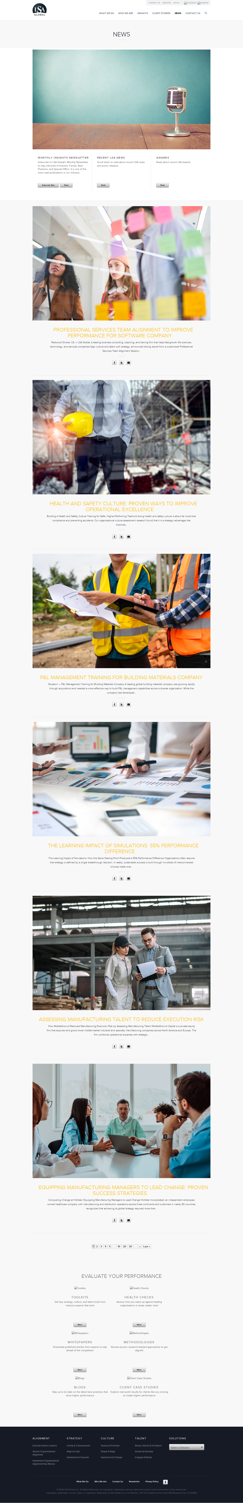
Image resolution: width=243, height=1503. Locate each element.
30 (130, 1246)
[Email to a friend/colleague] (128, 364)
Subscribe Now (48, 185)
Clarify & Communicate (78, 1445)
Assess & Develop (144, 1451)
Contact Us (154, 3)
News (178, 13)
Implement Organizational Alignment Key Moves (46, 1462)
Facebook (165, 1482)
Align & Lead (73, 1451)
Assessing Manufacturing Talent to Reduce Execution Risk (121, 1019)
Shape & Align (108, 1451)
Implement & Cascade (78, 1457)
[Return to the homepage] (40, 16)
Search (206, 13)
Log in (176, 3)
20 (124, 1246)
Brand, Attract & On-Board (148, 1445)
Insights (142, 13)
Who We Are (125, 13)
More (80, 1325)
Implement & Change (111, 1457)
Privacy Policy (152, 1481)
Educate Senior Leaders (45, 1445)
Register (167, 3)
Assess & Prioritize (110, 1445)
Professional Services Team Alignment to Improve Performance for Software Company (123, 333)
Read (66, 185)
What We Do (106, 13)
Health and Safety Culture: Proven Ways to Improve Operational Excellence (123, 507)
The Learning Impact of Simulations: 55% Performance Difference (123, 848)
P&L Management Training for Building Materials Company (121, 677)
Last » (146, 1246)
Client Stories (161, 13)
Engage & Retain (143, 1457)
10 (119, 1246)
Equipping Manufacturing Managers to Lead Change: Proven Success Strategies (123, 1190)
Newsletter (134, 1481)
